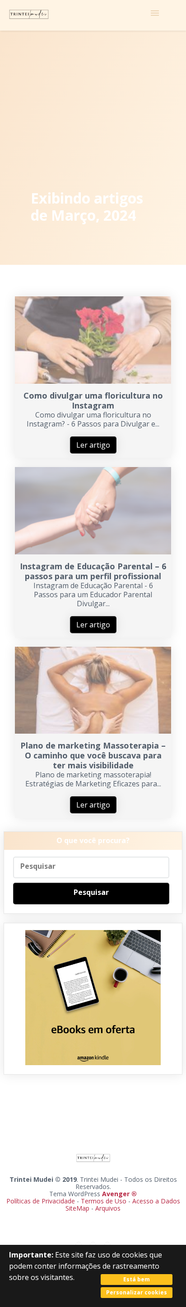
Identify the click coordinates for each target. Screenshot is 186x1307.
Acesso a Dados (156, 1201)
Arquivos (108, 1208)
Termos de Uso (103, 1201)
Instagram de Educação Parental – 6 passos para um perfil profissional (93, 571)
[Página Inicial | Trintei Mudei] (29, 15)
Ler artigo (93, 445)
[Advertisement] (93, 112)
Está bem (136, 1279)
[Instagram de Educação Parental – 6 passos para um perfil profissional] (93, 552)
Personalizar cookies (136, 1292)
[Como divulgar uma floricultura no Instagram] (93, 381)
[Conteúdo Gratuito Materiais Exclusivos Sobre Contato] (93, 15)
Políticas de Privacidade (40, 1201)
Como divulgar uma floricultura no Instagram (93, 400)
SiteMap (78, 1208)
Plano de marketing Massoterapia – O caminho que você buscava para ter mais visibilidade (93, 755)
